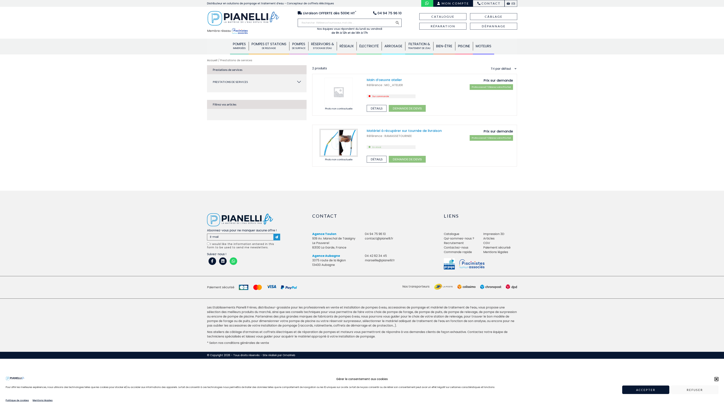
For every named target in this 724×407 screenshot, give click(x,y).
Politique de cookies (17, 400)
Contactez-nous (456, 247)
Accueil (212, 60)
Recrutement (454, 243)
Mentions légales (43, 400)
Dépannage (493, 26)
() (513, 3)
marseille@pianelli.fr (380, 260)
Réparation (443, 26)
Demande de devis (407, 108)
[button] (716, 379)
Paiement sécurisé (497, 247)
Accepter (645, 390)
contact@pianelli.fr (379, 238)
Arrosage (393, 46)
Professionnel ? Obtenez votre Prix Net (491, 87)
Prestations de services (230, 81)
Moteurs (483, 46)
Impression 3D (493, 234)
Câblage (493, 16)
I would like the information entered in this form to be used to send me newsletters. (240, 245)
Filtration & (419, 46)
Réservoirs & (322, 46)
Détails (377, 108)
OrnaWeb (289, 355)
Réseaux (347, 46)
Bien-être (444, 46)
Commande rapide (458, 252)
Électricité (369, 46)
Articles (489, 238)
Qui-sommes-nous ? (459, 238)
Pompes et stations (269, 46)
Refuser (695, 390)
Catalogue (442, 16)
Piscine (464, 46)
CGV (486, 243)
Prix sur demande (498, 80)
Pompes (239, 46)
